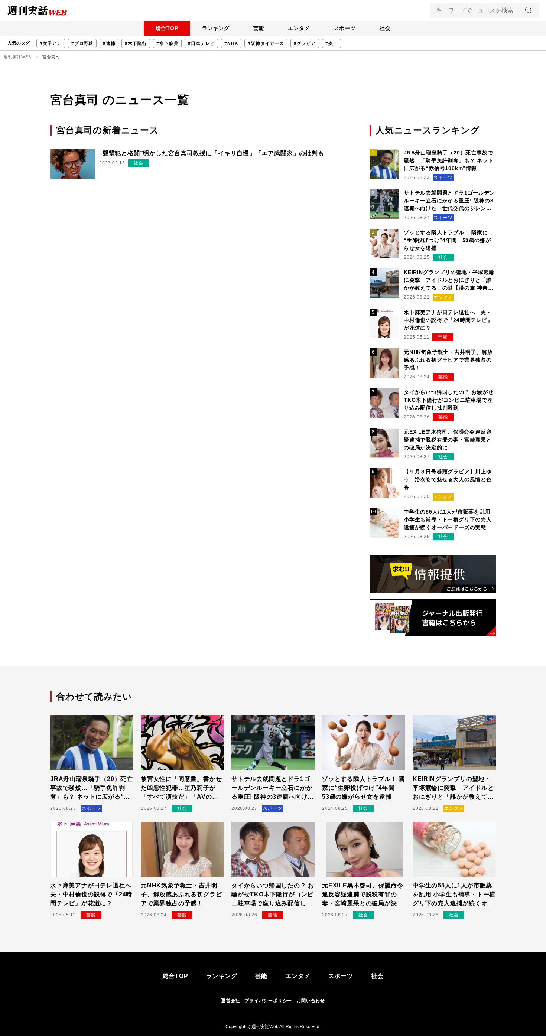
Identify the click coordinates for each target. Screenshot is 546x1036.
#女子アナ (51, 43)
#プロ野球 (82, 43)
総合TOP (167, 28)
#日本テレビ (201, 43)
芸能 (258, 28)
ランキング (216, 28)
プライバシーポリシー (268, 1000)
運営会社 (230, 1000)
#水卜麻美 (167, 43)
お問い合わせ (310, 1000)
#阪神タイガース (266, 43)
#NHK (231, 43)
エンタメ (299, 28)
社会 (385, 28)
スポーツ (345, 28)
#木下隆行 (136, 43)
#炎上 (331, 43)
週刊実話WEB (17, 57)
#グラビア (305, 43)
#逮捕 (109, 43)
